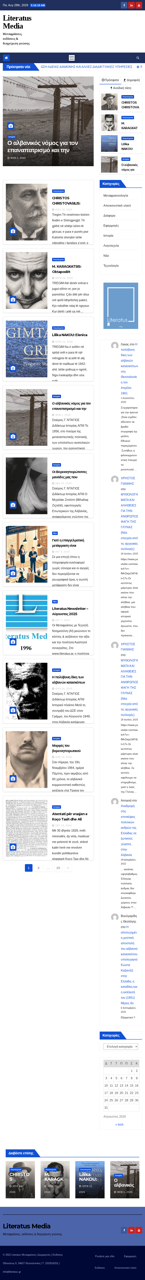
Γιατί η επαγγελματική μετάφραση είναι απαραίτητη (68, 545)
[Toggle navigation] (71, 58)
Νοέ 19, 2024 (63, 757)
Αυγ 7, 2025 (62, 620)
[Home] (6, 58)
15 (58, 868)
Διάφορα (109, 215)
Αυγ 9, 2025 (62, 551)
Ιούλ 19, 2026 (63, 209)
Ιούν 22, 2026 (64, 341)
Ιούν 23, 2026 (64, 278)
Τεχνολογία (111, 265)
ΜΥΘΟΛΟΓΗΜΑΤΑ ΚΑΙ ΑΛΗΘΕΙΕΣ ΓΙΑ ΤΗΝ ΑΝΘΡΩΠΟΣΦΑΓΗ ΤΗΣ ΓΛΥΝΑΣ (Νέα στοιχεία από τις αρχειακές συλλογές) (129, 521)
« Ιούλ (119, 1124)
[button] (138, 58)
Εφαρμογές (111, 225)
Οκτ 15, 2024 (63, 825)
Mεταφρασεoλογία (115, 195)
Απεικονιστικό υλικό (117, 205)
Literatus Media (17, 22)
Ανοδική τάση (122, 88)
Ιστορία (12, 137)
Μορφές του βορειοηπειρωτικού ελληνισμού (66, 751)
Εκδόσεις (100, 1267)
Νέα (55, 533)
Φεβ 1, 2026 (63, 415)
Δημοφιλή (133, 80)
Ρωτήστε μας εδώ (104, 1256)
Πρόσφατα (112, 80)
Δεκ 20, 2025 (20, 158)
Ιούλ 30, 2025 (63, 688)
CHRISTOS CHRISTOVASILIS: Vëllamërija (66, 203)
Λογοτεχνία (128, 97)
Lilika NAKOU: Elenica (69, 335)
